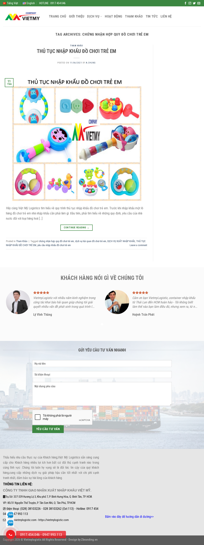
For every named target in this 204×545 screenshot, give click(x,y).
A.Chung (91, 62)
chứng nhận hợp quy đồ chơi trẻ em (56, 241)
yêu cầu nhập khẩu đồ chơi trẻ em (54, 245)
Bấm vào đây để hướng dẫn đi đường (128, 517)
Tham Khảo (134, 16)
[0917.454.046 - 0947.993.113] (10, 534)
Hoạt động (113, 16)
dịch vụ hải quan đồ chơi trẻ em (90, 241)
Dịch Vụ (93, 16)
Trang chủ (57, 16)
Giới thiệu (76, 16)
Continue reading (76, 227)
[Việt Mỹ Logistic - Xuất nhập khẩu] (23, 16)
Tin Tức (152, 16)
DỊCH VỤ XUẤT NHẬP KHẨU (121, 241)
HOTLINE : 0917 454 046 (52, 3)
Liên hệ (166, 16)
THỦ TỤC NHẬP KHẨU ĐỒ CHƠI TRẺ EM (76, 51)
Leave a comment (138, 245)
